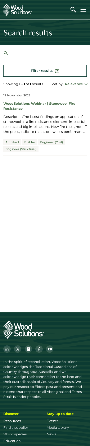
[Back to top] (82, 437)
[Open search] (73, 9)
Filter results (42, 71)
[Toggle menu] (83, 9)
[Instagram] (28, 349)
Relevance (74, 84)
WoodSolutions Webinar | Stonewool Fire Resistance (39, 106)
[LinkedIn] (7, 349)
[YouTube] (49, 349)
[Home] (17, 9)
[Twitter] (17, 349)
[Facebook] (39, 349)
